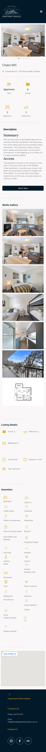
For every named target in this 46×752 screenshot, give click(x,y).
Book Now (23, 188)
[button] (41, 20)
